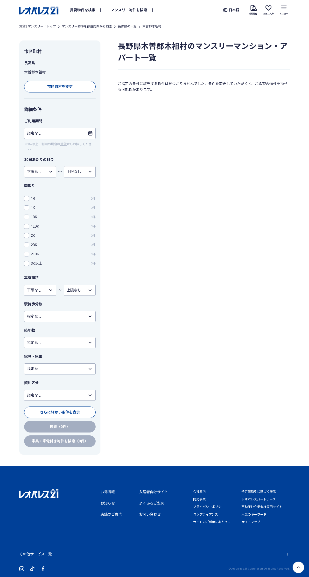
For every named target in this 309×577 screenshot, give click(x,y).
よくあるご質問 (151, 503)
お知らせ (107, 503)
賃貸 (63, 144)
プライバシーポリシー (209, 507)
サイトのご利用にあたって (212, 522)
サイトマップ (250, 522)
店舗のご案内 (111, 514)
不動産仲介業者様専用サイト (261, 507)
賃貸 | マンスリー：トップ (37, 26)
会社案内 (199, 491)
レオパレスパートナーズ (258, 499)
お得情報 (107, 492)
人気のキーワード (254, 514)
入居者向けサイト (153, 492)
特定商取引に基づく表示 (258, 491)
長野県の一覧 (127, 26)
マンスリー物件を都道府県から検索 (87, 26)
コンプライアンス (205, 514)
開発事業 (199, 499)
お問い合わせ (150, 514)
